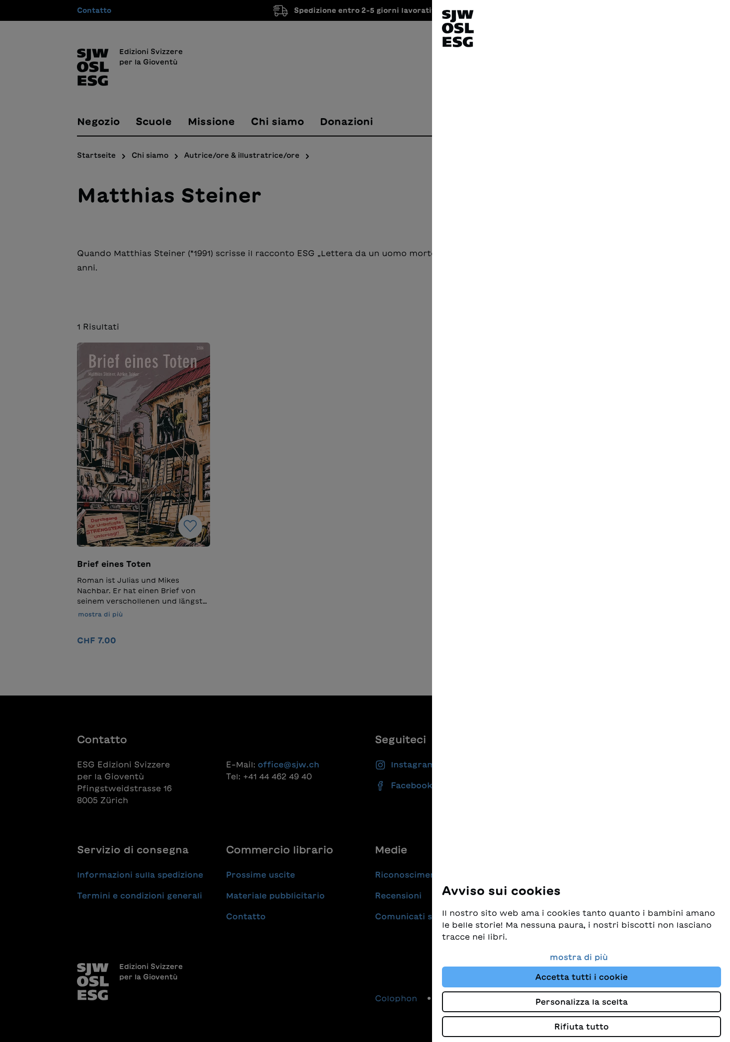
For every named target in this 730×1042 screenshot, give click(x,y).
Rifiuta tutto (581, 1027)
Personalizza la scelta (581, 1002)
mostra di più (579, 957)
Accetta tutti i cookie (581, 977)
